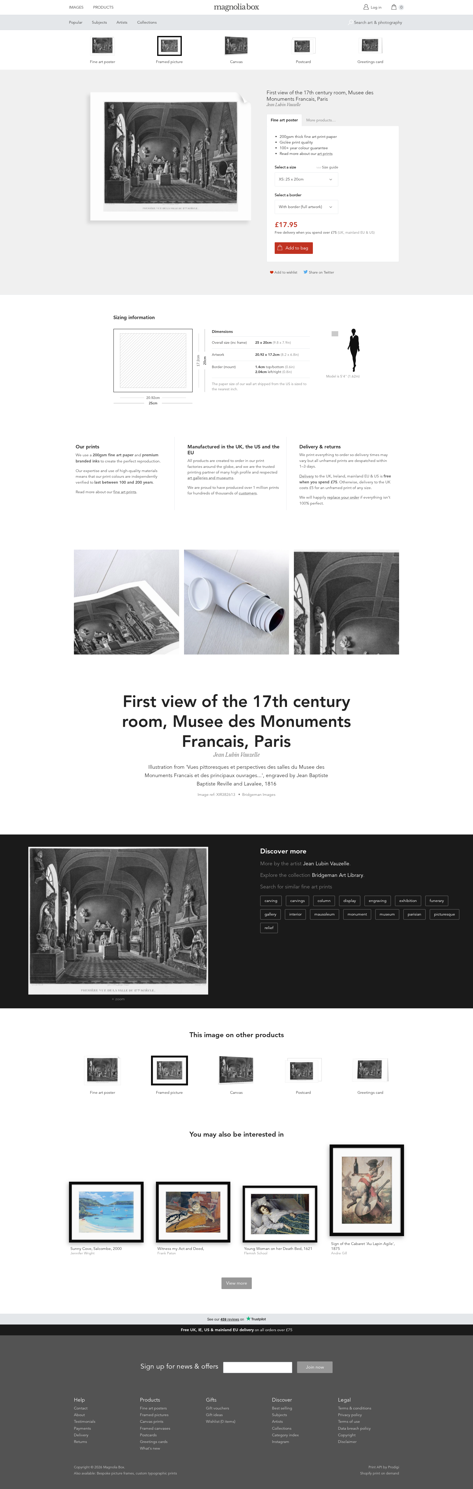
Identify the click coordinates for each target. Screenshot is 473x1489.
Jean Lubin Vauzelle (284, 104)
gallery (270, 914)
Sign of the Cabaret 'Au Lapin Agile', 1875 (363, 1246)
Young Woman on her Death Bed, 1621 (278, 1248)
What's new (150, 1448)
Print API (375, 1467)
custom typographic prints (156, 1473)
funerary (437, 900)
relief (269, 927)
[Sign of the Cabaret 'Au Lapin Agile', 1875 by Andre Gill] (367, 1191)
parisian (414, 914)
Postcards (148, 1435)
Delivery (306, 476)
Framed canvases (155, 1428)
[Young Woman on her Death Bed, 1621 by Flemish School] (280, 1214)
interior (295, 914)
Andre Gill (339, 1253)
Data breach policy (354, 1428)
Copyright (346, 1435)
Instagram (280, 1441)
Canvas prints (151, 1421)
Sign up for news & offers (179, 1366)
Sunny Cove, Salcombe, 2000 (96, 1248)
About (79, 1414)
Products (103, 7)
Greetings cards (154, 1441)
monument (357, 914)
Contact (80, 1408)
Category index (285, 1435)
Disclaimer (347, 1441)
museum (387, 914)
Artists (122, 22)
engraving (378, 900)
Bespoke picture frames (115, 1473)
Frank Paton (166, 1253)
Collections (147, 22)
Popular (75, 22)
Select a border (288, 195)
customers (248, 493)
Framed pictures (154, 1414)
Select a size (306, 167)
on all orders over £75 (236, 1329)
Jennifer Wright (82, 1253)
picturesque (444, 914)
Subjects (99, 22)
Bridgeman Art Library (337, 875)
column (324, 900)
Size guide (330, 167)
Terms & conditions (354, 1408)
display (349, 900)
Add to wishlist (285, 272)
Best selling (282, 1408)
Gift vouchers (217, 1408)
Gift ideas (214, 1414)
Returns (80, 1441)
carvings (297, 900)
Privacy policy (350, 1414)
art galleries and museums (210, 477)
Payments (82, 1428)
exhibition (408, 900)
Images (76, 7)
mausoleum (324, 914)
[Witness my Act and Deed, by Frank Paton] (193, 1212)
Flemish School (255, 1253)
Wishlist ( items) (220, 1421)
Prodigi (393, 1467)
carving (271, 900)
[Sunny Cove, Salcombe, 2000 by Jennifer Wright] (106, 1212)
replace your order (343, 497)
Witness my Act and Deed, (180, 1248)
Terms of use (349, 1421)
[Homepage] (236, 8)
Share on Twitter (321, 272)
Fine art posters (153, 1408)
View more (236, 1283)
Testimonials (84, 1421)
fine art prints (124, 492)
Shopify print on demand (379, 1473)
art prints (325, 153)
